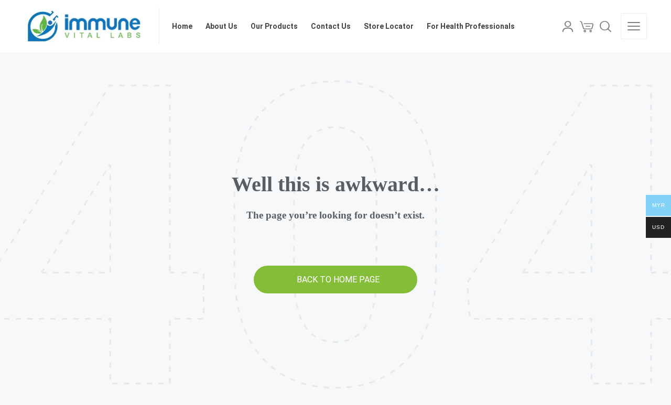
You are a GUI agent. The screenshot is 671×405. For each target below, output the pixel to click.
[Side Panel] (634, 26)
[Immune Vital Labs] (85, 26)
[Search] (605, 26)
